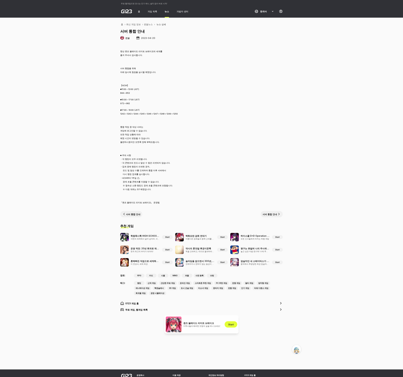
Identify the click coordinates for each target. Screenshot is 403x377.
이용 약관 (177, 375)
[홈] (126, 11)
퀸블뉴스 (148, 24)
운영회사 (140, 375)
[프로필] (281, 11)
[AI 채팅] (296, 349)
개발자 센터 (182, 11)
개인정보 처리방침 (216, 375)
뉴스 (167, 11)
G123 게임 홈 (250, 375)
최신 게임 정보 (133, 24)
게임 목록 (152, 11)
